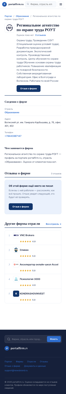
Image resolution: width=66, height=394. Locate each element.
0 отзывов (40, 35)
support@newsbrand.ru (16, 370)
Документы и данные (35, 366)
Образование (22, 16)
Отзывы (44, 361)
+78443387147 (13, 136)
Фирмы (19, 361)
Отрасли (31, 361)
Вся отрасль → (53, 224)
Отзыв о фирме (28, 88)
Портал (8, 16)
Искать (54, 339)
